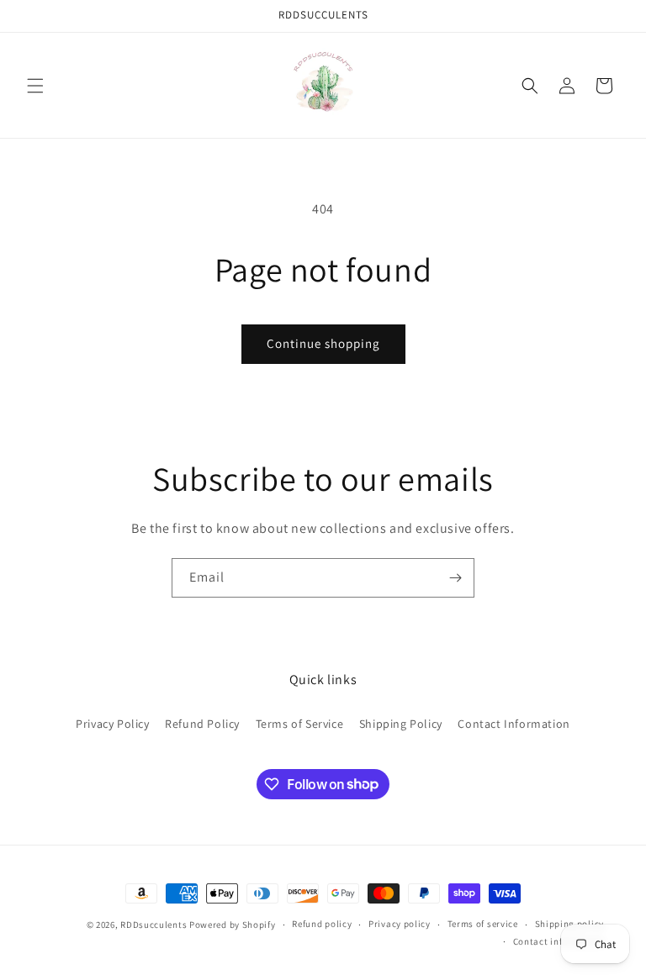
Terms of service (482, 924)
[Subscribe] (455, 578)
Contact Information (513, 723)
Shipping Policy (400, 723)
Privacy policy (399, 924)
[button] (35, 85)
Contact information (558, 941)
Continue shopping (323, 343)
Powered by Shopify (232, 924)
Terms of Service (300, 723)
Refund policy (322, 924)
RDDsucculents (153, 924)
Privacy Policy (112, 723)
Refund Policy (202, 723)
